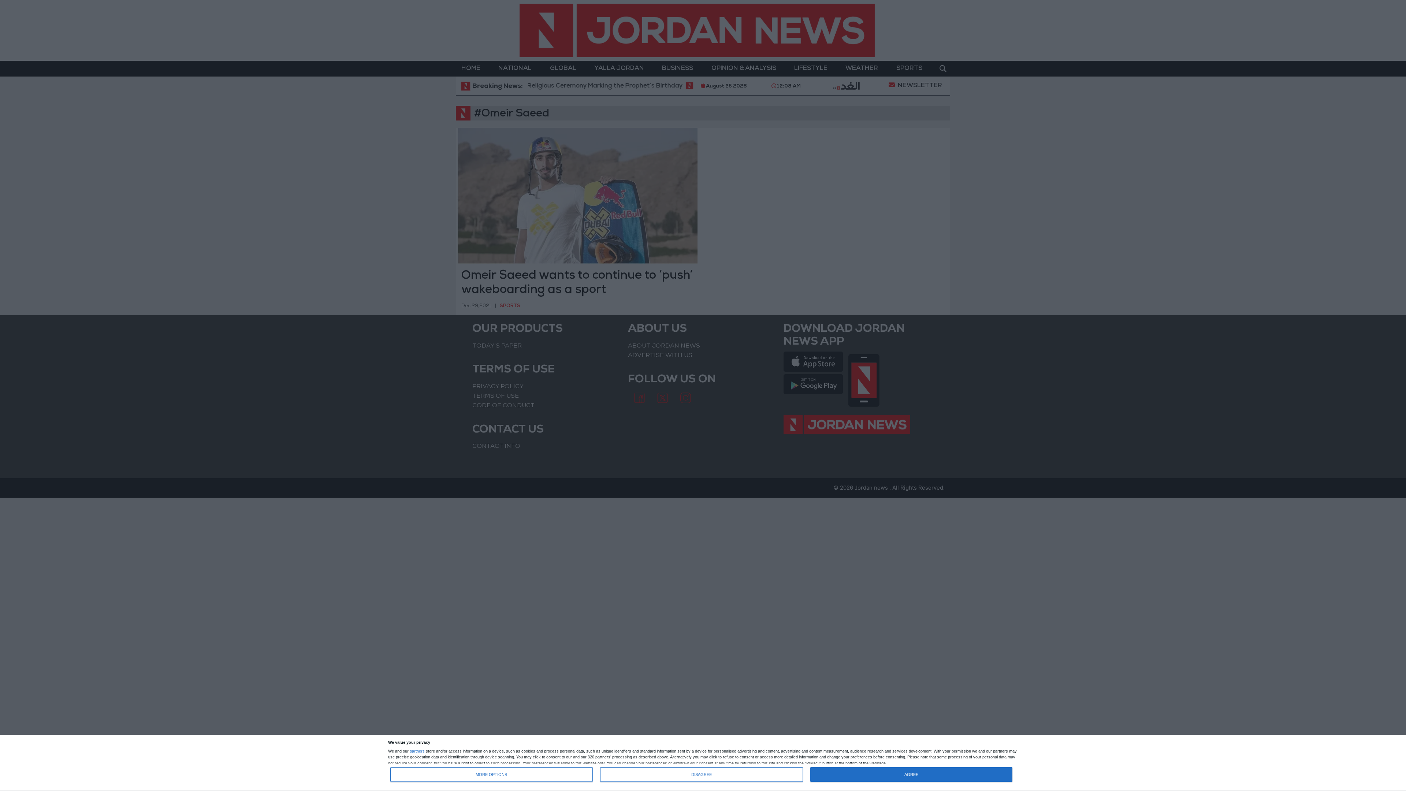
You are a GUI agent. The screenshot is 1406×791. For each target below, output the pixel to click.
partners (417, 751)
